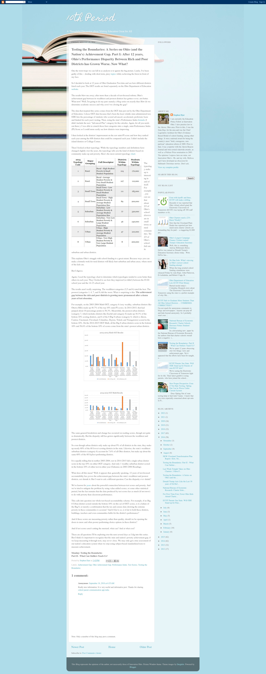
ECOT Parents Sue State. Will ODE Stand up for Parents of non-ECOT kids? (181, 365)
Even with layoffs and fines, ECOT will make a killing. (180, 198)
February (167, 527)
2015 (163, 537)
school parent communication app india (93, 590)
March (166, 523)
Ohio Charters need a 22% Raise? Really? (179, 218)
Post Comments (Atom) (91, 653)
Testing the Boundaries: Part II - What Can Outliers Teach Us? (181, 344)
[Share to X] (112, 561)
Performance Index (119, 564)
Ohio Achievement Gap (102, 564)
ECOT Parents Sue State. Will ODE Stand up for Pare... (177, 501)
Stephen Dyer (179, 115)
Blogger (133, 667)
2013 (163, 545)
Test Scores (132, 564)
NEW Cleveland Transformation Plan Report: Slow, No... (177, 457)
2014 (163, 541)
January (166, 531)
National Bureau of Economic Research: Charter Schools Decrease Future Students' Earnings (181, 324)
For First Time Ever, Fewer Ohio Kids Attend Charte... (178, 495)
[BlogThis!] (109, 561)
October (166, 444)
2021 (163, 417)
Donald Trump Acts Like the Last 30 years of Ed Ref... (177, 482)
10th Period (90, 19)
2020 (163, 421)
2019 (163, 425)
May (165, 515)
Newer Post (77, 647)
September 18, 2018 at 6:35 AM (101, 583)
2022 (163, 413)
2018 (163, 429)
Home (111, 647)
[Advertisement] (175, 87)
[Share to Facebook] (115, 561)
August (166, 452)
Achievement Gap (85, 564)
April (165, 519)
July (165, 507)
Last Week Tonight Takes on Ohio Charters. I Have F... (176, 470)
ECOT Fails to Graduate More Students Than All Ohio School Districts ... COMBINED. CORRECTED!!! (176, 303)
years (89, 485)
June (165, 511)
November (167, 440)
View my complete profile (168, 167)
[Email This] (107, 561)
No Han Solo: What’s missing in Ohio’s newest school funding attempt (181, 262)
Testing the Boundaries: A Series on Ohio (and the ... (177, 476)
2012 (163, 549)
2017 (163, 433)
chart (133, 153)
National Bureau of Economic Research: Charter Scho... (174, 488)
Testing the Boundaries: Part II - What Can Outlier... (178, 463)
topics (113, 73)
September (167, 448)
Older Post (146, 647)
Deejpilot (180, 664)
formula (141, 119)
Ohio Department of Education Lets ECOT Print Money (181, 281)
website (74, 89)
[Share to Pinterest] (117, 561)
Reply (80, 594)
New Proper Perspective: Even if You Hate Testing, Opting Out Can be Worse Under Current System (181, 387)
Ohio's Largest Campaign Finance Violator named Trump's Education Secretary (180, 240)
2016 (163, 437)
